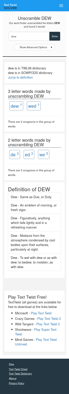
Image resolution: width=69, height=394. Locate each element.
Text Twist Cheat (18, 369)
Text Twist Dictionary (20, 373)
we (43, 154)
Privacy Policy (16, 383)
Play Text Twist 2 (49, 318)
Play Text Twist (41, 313)
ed (29, 154)
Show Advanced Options (36, 47)
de (15, 154)
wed (33, 105)
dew (16, 105)
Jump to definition (20, 77)
